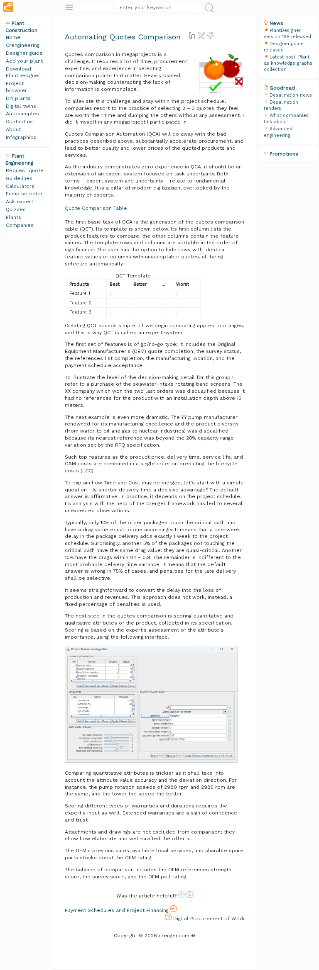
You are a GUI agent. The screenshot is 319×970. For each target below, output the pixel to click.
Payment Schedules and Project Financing (117, 910)
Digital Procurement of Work (208, 918)
